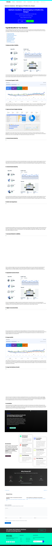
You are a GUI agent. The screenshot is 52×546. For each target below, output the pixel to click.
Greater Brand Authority (10, 36)
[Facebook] (7, 542)
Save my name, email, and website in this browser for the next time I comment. (16, 520)
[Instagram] (8, 542)
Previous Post (7, 490)
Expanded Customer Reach (11, 39)
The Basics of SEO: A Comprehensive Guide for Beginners (14, 498)
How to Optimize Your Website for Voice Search (34, 497)
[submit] (43, 541)
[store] (41, 1)
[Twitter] (12, 542)
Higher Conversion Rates (10, 40)
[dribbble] (14, 542)
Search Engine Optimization (14, 499)
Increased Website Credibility (11, 38)
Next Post (45, 490)
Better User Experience (10, 37)
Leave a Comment (7, 7)
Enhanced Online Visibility (10, 33)
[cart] (43, 1)
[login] (44, 1)
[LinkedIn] (10, 542)
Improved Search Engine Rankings (11, 35)
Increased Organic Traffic (10, 34)
